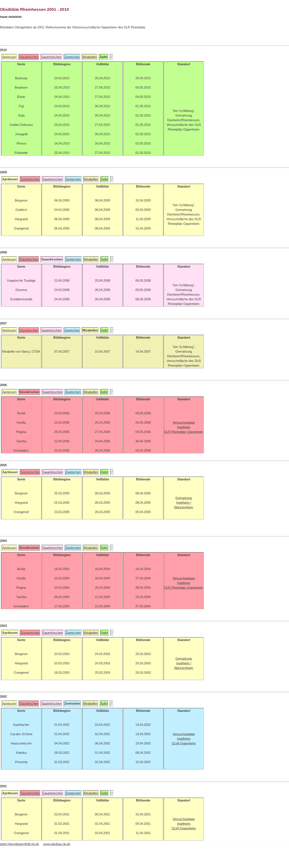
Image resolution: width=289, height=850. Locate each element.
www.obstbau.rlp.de (56, 844)
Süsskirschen (28, 57)
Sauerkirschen (51, 57)
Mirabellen (90, 57)
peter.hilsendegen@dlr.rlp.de (19, 844)
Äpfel (104, 179)
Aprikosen (9, 57)
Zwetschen (72, 57)
